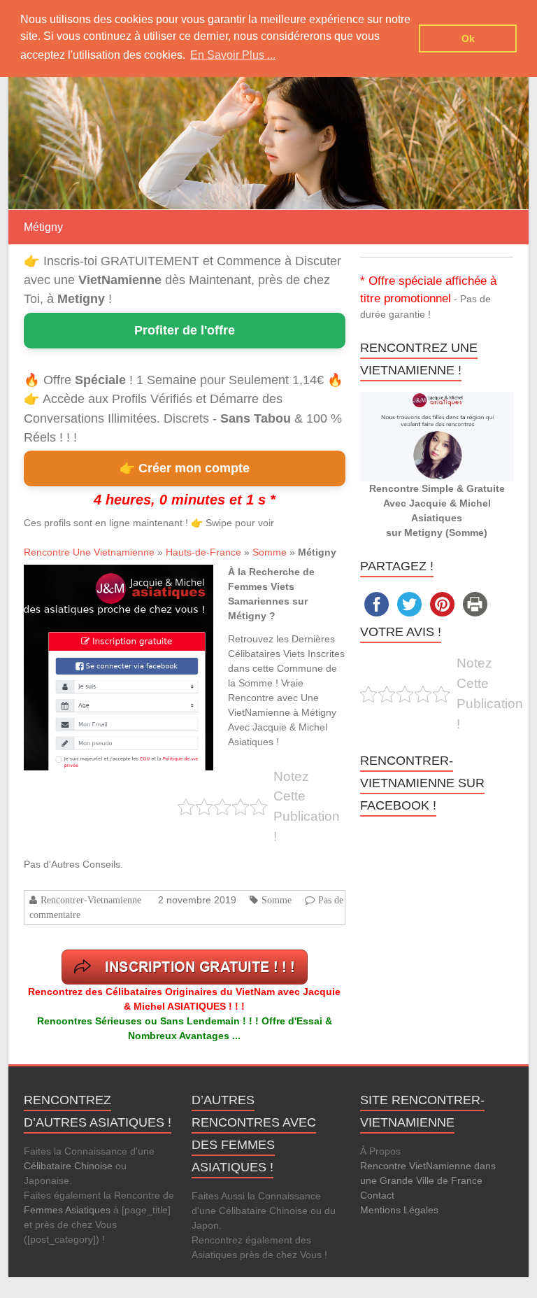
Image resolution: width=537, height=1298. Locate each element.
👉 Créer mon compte (185, 468)
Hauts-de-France (203, 552)
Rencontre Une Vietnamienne (89, 552)
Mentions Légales (399, 1209)
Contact (377, 1195)
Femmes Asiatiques (67, 1209)
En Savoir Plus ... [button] (232, 55)
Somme (269, 552)
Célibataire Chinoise (68, 1165)
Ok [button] (468, 38)
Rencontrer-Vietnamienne (91, 900)
